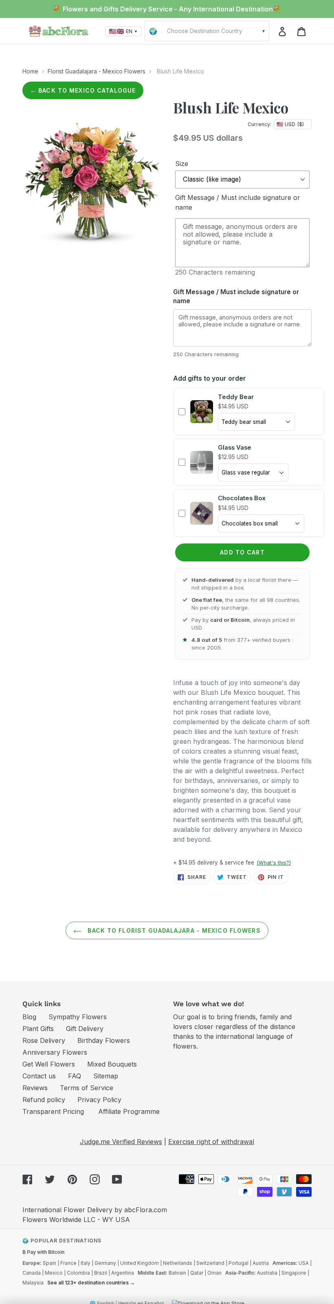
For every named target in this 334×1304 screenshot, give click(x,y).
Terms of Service (86, 1088)
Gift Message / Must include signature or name (237, 202)
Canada (31, 1273)
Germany (105, 1263)
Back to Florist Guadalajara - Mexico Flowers (173, 930)
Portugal (238, 1263)
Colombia (78, 1273)
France (68, 1263)
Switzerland (210, 1263)
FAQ (74, 1076)
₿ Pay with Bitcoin (43, 1252)
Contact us (39, 1076)
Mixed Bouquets (112, 1064)
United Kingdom (139, 1263)
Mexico (54, 1273)
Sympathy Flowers (77, 1017)
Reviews (35, 1088)
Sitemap (105, 1076)
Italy (85, 1263)
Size (181, 164)
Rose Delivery (43, 1040)
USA (304, 1263)
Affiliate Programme (129, 1111)
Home (30, 71)
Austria (261, 1263)
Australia (267, 1273)
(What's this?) (274, 863)
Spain (49, 1263)
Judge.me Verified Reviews (121, 1142)
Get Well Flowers (48, 1064)
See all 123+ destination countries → (91, 1283)
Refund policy (43, 1100)
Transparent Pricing (53, 1111)
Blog (29, 1017)
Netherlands (177, 1263)
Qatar (196, 1273)
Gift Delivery (84, 1029)
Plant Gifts (38, 1029)
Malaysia (33, 1283)
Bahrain (177, 1273)
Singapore (293, 1273)
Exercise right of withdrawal (211, 1142)
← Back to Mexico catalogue (83, 90)
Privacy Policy (99, 1100)
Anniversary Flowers (54, 1052)
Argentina (122, 1273)
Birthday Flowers (103, 1040)
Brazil (100, 1273)
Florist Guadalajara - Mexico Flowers (96, 71)
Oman (214, 1273)
